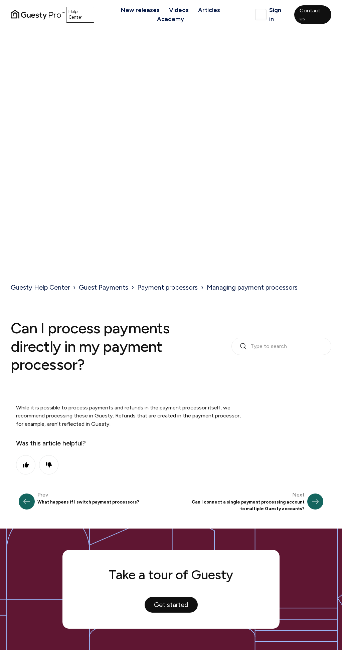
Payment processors (167, 287)
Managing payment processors (252, 287)
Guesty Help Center (40, 287)
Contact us (310, 14)
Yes (25, 464)
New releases (140, 10)
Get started (171, 605)
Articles (209, 10)
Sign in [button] (275, 14)
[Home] (38, 15)
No (48, 464)
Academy (170, 19)
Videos (179, 10)
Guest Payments (103, 287)
